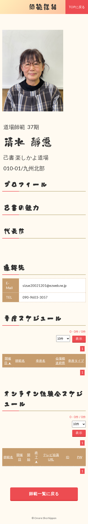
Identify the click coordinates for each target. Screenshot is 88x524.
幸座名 (40, 361)
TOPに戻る (77, 7)
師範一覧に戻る (44, 493)
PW (79, 457)
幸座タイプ (76, 361)
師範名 (20, 361)
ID (67, 457)
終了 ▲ (36, 457)
